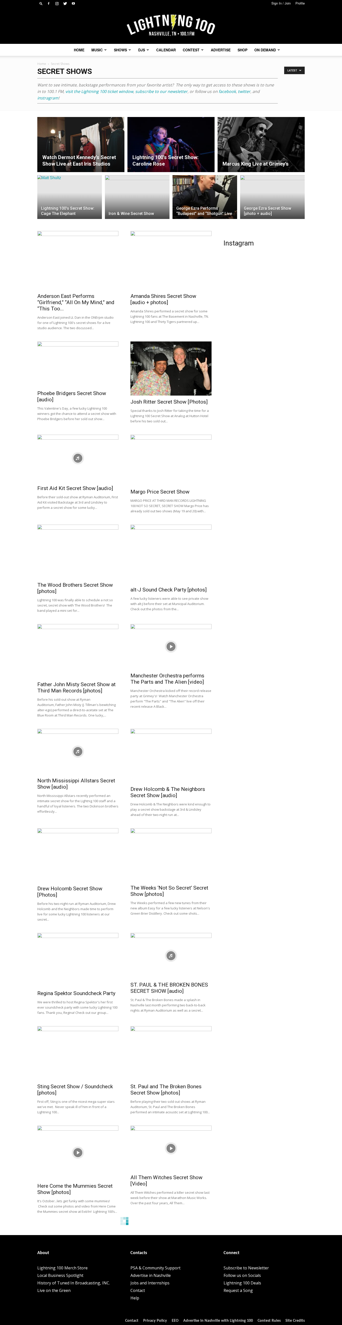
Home (79, 49)
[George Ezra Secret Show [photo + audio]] (272, 200)
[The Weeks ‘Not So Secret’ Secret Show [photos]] (171, 855)
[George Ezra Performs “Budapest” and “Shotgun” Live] (205, 200)
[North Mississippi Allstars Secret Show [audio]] (77, 751)
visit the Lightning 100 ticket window (99, 91)
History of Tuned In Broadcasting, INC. (73, 1283)
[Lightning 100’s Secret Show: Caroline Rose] (171, 144)
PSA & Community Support (155, 1268)
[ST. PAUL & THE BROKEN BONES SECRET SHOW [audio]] (171, 956)
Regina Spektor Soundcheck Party (76, 993)
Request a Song (238, 1290)
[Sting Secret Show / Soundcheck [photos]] (77, 1053)
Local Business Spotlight (60, 1275)
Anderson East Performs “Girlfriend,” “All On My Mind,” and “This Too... (75, 302)
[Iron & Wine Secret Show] (137, 200)
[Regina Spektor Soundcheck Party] (77, 960)
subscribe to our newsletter (161, 91)
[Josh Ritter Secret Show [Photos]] (171, 368)
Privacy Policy (155, 1321)
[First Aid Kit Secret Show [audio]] (77, 458)
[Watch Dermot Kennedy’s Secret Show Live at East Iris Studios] (80, 144)
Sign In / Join (281, 3)
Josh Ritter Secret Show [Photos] (169, 402)
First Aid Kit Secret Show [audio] (75, 488)
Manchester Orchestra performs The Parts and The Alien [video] (167, 679)
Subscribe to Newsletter (246, 1268)
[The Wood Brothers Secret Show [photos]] (77, 552)
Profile (300, 3)
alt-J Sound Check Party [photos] (168, 590)
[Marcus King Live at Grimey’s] (261, 144)
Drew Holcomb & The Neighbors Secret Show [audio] (167, 792)
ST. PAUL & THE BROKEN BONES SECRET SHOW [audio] (169, 988)
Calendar (166, 49)
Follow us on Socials (242, 1275)
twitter (244, 91)
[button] (41, 3)
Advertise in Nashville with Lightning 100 (218, 1321)
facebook (227, 91)
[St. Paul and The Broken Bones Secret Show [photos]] (171, 1053)
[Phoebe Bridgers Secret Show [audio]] (77, 364)
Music (97, 49)
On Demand (265, 49)
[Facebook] (48, 3)
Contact (137, 1290)
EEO (175, 1321)
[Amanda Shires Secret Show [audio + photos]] (171, 260)
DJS (141, 49)
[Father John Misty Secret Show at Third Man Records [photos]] (77, 651)
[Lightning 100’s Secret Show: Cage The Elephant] (69, 200)
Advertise (221, 49)
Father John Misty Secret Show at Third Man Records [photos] (76, 687)
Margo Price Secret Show (160, 492)
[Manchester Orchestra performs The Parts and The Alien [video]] (171, 646)
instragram (47, 98)
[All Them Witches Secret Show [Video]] (171, 1148)
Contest (191, 49)
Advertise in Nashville (150, 1275)
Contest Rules (269, 1321)
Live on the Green (54, 1290)
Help (134, 1298)
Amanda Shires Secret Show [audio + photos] (163, 299)
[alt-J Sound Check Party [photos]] (171, 554)
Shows (120, 49)
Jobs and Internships (149, 1283)
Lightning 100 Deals (242, 1283)
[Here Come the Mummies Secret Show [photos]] (77, 1153)
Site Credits (295, 1321)
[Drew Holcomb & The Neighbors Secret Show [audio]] (171, 756)
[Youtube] (73, 3)
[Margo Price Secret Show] (171, 460)
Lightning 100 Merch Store (62, 1268)
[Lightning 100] (171, 25)
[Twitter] (65, 3)
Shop (242, 49)
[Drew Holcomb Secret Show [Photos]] (77, 855)
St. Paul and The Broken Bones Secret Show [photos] (166, 1089)
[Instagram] (57, 3)
